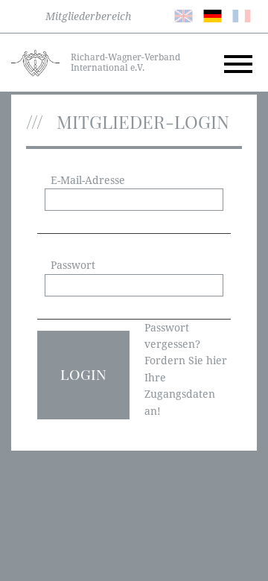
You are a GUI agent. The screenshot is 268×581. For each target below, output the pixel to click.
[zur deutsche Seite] (213, 15)
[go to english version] (183, 15)
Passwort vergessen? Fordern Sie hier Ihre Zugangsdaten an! (185, 369)
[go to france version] (242, 15)
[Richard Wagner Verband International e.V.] (35, 62)
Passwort (73, 265)
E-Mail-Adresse (88, 180)
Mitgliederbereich (88, 16)
